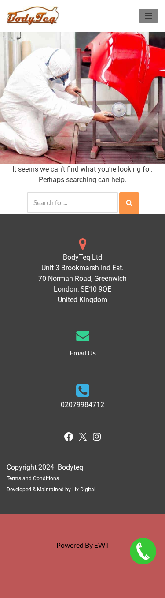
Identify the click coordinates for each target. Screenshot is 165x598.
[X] (82, 439)
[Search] (129, 203)
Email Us (83, 352)
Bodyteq (70, 467)
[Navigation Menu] (148, 16)
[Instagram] (97, 439)
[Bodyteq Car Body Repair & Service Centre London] (33, 16)
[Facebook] (68, 439)
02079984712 (82, 404)
